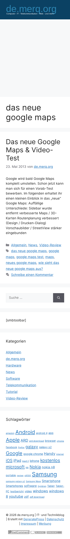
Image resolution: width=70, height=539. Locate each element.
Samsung (44, 474)
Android (25, 432)
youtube (16, 496)
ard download (36, 440)
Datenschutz (55, 519)
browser (50, 440)
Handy (49, 453)
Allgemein (18, 245)
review (20, 475)
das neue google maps (29, 251)
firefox (21, 447)
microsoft (15, 466)
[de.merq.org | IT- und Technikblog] (35, 9)
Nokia (35, 466)
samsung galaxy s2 (15, 481)
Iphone (34, 461)
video (28, 491)
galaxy (31, 446)
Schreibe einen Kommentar (32, 275)
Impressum (28, 523)
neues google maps (21, 263)
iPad (17, 460)
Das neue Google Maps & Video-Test (33, 150)
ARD (24, 440)
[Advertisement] (35, 56)
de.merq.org (15, 359)
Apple (13, 440)
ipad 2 (25, 461)
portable (11, 475)
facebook (11, 447)
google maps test (29, 257)
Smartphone (51, 481)
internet (60, 454)
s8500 (27, 475)
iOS (9, 460)
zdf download (37, 496)
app (50, 433)
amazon (10, 433)
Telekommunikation (21, 385)
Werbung (45, 523)
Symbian (42, 486)
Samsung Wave (33, 481)
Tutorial (12, 392)
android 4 (41, 433)
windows (40, 491)
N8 (27, 467)
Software (13, 379)
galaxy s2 (45, 447)
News (32, 245)
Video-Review (50, 245)
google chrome (33, 453)
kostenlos (50, 460)
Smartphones (14, 485)
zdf (26, 497)
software (30, 486)
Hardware (13, 365)
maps (49, 257)
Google (14, 453)
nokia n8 (48, 467)
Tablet (51, 485)
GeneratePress (33, 519)
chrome (60, 441)
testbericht (17, 491)
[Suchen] (58, 297)
